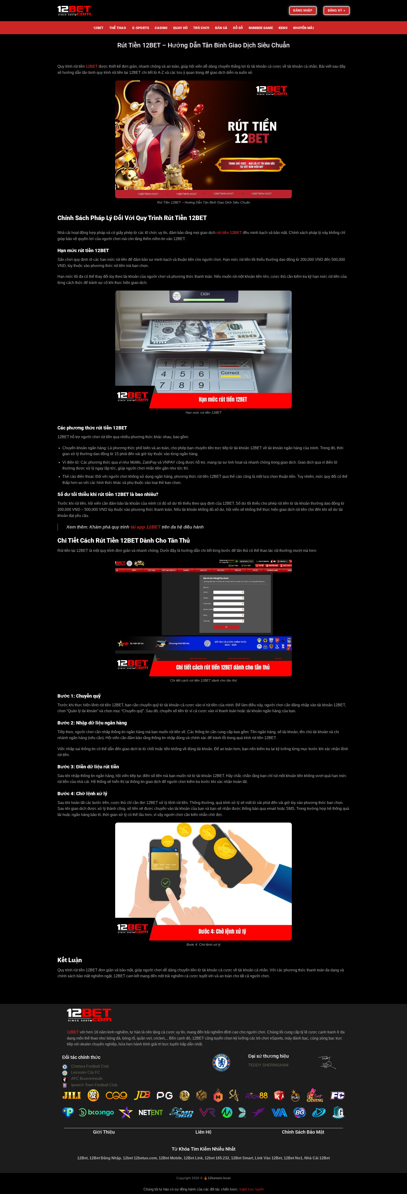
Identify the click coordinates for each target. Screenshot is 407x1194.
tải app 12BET (145, 526)
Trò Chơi (201, 28)
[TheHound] (81, 10)
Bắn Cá (221, 28)
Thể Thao (117, 28)
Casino (161, 28)
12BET (98, 28)
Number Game (261, 28)
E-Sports (140, 28)
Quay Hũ (180, 28)
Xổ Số (238, 28)
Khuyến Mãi (303, 28)
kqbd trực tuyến (252, 1189)
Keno (283, 28)
